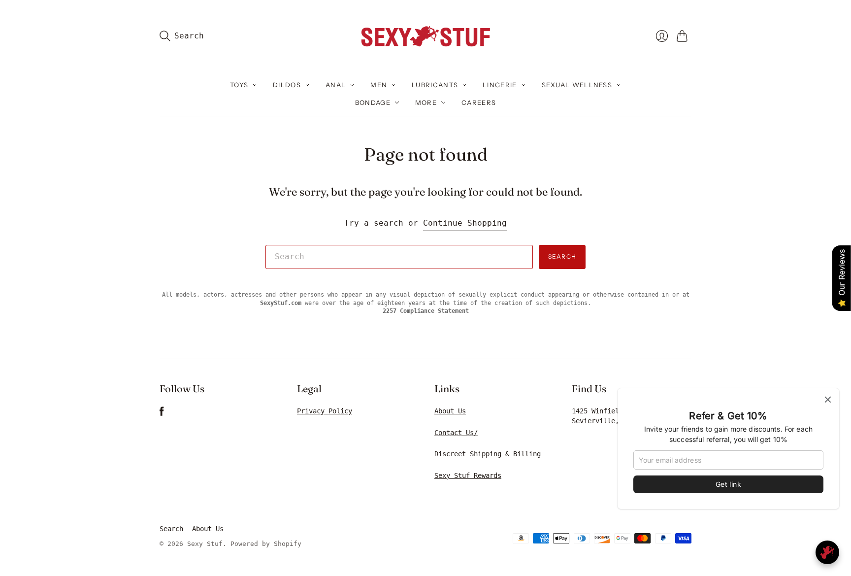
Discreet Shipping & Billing (487, 454)
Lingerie (500, 85)
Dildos (287, 85)
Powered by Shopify (265, 543)
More (426, 102)
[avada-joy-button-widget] (827, 552)
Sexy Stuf (205, 543)
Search (562, 256)
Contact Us (454, 433)
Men (378, 85)
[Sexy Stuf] (425, 36)
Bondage (373, 102)
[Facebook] (162, 413)
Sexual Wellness (577, 85)
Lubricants (435, 85)
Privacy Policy (324, 411)
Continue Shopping (465, 223)
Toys (239, 85)
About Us (450, 411)
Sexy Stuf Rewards (467, 475)
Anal (336, 85)
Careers (478, 102)
